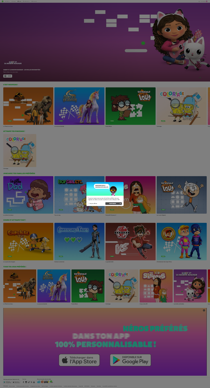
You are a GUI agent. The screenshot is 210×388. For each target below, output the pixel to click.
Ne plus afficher (93, 203)
